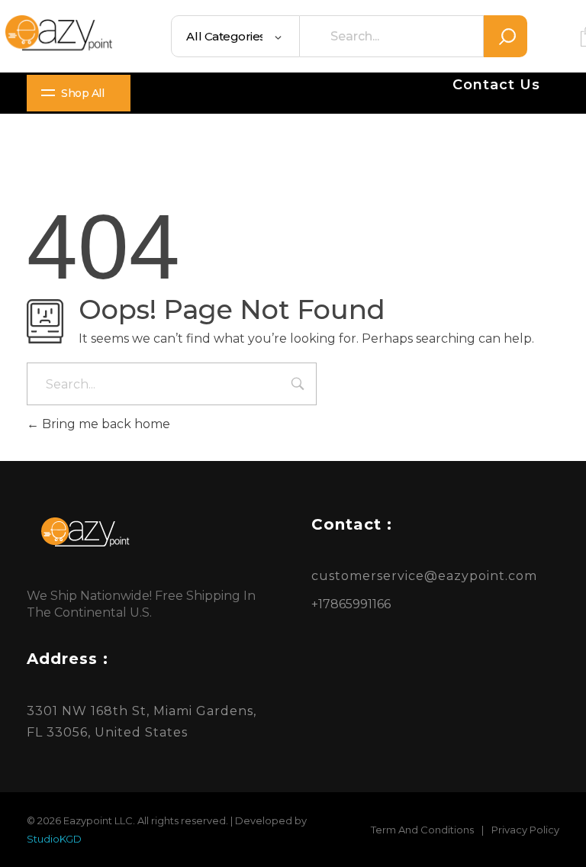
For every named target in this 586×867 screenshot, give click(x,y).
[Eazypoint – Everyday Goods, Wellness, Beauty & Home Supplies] (58, 32)
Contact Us (496, 84)
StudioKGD (54, 839)
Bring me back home (104, 424)
